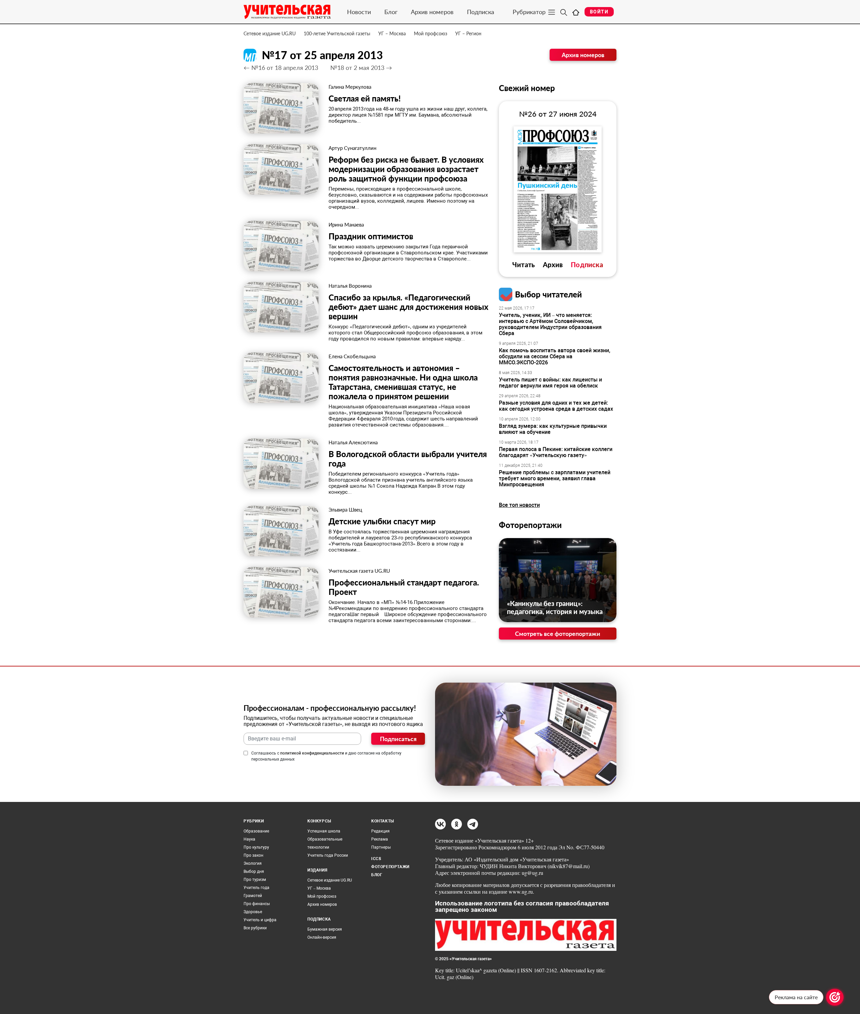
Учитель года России (327, 855)
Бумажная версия (324, 929)
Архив (553, 264)
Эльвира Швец (345, 509)
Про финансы (257, 903)
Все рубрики (255, 928)
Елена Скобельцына (352, 356)
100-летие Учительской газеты (337, 33)
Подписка (480, 11)
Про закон (253, 855)
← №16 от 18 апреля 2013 (281, 67)
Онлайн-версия (321, 937)
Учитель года (256, 887)
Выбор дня (254, 871)
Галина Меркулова (350, 87)
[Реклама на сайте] (835, 997)
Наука (249, 839)
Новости (359, 11)
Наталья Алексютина (353, 442)
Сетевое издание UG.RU (270, 33)
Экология (253, 863)
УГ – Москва (392, 33)
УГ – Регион (468, 33)
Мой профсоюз (430, 33)
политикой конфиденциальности (312, 753)
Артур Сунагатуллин (352, 148)
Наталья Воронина (350, 286)
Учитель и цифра (260, 920)
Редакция (380, 831)
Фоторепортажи (530, 525)
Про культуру (256, 847)
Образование (256, 831)
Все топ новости (519, 505)
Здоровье (253, 911)
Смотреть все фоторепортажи (557, 633)
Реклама (379, 839)
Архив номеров (432, 11)
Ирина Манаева (346, 224)
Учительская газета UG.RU (359, 571)
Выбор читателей (548, 294)
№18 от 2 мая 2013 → (361, 67)
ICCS (376, 858)
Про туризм (255, 879)
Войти (599, 11)
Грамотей (253, 895)
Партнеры (381, 847)
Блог (390, 11)
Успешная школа (323, 831)
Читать (523, 264)
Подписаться (398, 738)
